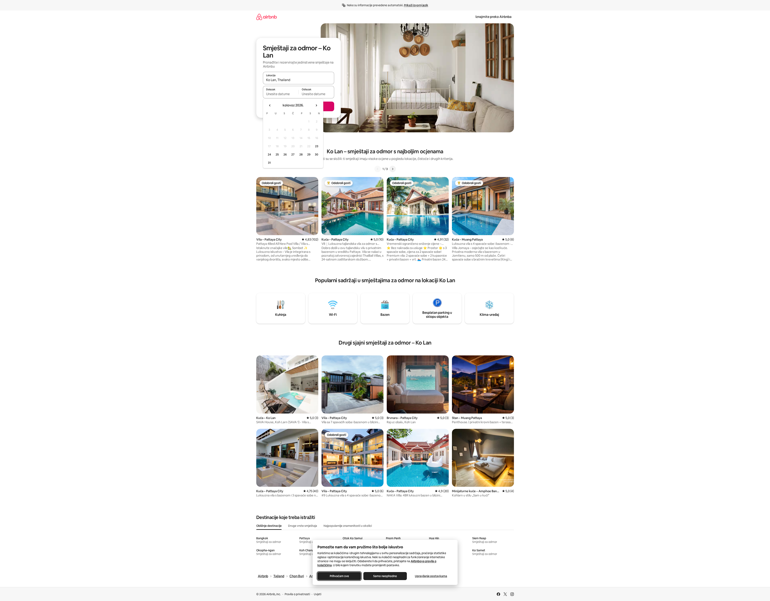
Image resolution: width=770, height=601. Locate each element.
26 (285, 154)
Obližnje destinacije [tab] (269, 526)
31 (269, 163)
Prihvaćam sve (339, 576)
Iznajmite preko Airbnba (493, 17)
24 (269, 154)
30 (316, 154)
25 (277, 154)
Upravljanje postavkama (431, 576)
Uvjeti (317, 594)
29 (308, 154)
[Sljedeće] (392, 169)
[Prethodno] (377, 169)
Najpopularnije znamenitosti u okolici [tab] (348, 526)
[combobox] (298, 79)
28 (301, 154)
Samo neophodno (385, 576)
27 (293, 154)
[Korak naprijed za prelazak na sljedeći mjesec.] (316, 105)
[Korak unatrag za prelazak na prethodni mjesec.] (270, 105)
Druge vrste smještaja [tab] (302, 526)
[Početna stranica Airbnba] (266, 16)
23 (316, 146)
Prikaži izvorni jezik (416, 5)
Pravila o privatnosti (297, 594)
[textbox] (280, 94)
